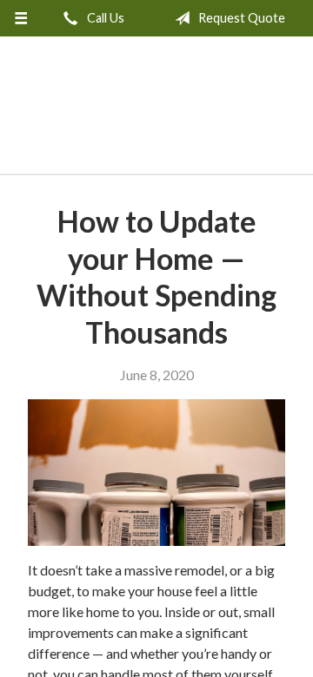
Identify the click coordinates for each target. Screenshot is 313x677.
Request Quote (240, 17)
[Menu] (20, 18)
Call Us (104, 17)
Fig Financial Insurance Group (157, 109)
